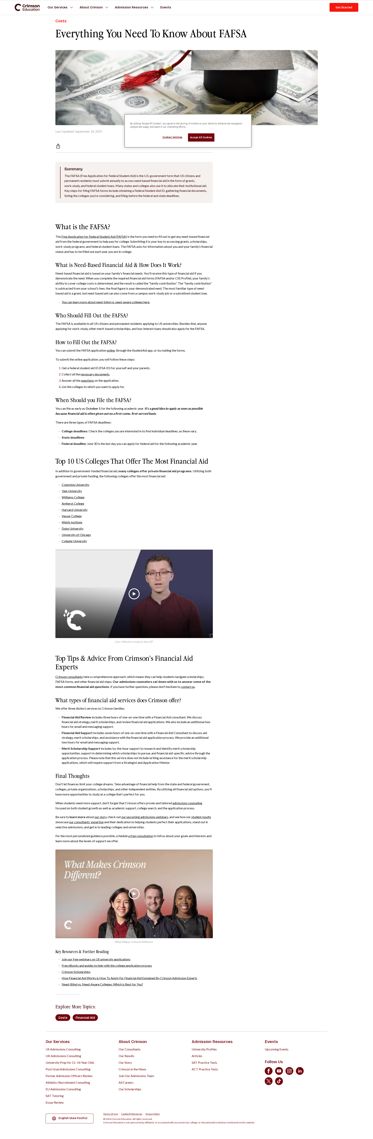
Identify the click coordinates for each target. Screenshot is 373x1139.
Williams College (73, 497)
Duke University (72, 528)
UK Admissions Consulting (63, 1056)
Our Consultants (130, 1049)
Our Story (125, 1062)
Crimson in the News (132, 1069)
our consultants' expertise (86, 822)
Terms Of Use (110, 1114)
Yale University (72, 491)
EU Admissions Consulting (63, 1089)
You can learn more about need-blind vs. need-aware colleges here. (106, 302)
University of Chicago (76, 535)
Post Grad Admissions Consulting (68, 1069)
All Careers (126, 1082)
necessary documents (95, 374)
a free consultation (140, 836)
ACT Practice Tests (205, 1069)
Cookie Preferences (131, 1114)
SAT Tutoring (55, 1096)
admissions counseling (187, 803)
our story (101, 817)
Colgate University (74, 541)
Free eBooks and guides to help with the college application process (107, 965)
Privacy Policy (153, 1114)
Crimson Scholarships (76, 972)
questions (87, 380)
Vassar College (72, 516)
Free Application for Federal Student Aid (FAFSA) (94, 236)
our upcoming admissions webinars (144, 817)
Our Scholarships (130, 1089)
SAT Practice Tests (204, 1062)
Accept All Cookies (201, 137)
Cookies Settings (172, 137)
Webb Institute (72, 522)
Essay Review (55, 1102)
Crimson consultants (69, 677)
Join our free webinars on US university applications (96, 959)
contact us (188, 686)
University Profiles (204, 1049)
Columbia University (75, 484)
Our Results (126, 1056)
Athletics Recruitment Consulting (68, 1082)
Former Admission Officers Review (69, 1076)
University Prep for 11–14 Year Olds (70, 1062)
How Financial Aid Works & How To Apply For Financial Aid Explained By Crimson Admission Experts (129, 978)
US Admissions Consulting (63, 1049)
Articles (197, 1056)
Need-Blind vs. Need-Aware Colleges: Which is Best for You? (102, 984)
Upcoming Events (276, 1049)
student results (201, 817)
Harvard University (75, 510)
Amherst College (73, 503)
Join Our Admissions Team (136, 1076)
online (111, 350)
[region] (188, 131)
